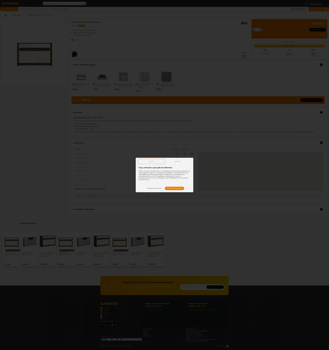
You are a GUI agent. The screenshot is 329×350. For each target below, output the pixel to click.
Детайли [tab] (178, 161)
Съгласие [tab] (151, 161)
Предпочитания (154, 188)
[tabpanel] (164, 174)
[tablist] (164, 161)
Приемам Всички (174, 188)
